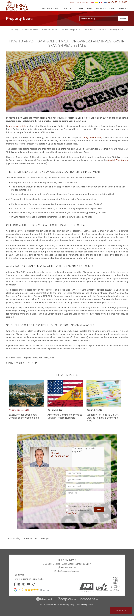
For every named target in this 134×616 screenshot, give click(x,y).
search (123, 19)
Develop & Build (49, 30)
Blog (79, 2)
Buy (65, 9)
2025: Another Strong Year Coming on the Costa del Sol (24, 416)
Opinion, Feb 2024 (55, 410)
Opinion (102, 30)
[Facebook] (29, 363)
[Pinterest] (32, 363)
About (72, 2)
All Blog (14, 30)
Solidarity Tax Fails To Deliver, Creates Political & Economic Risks (102, 417)
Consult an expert (30, 30)
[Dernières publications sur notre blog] (100, 2)
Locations (122, 9)
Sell (72, 9)
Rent (80, 9)
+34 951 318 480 (118, 2)
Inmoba (91, 605)
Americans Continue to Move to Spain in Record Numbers (65, 416)
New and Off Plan (104, 9)
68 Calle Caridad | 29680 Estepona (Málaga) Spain (68, 564)
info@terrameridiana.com (68, 571)
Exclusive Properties (70, 30)
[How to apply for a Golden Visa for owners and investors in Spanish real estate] (92, 2)
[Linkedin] (36, 363)
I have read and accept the (77, 511)
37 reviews (44, 590)
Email (56, 453)
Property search (51, 9)
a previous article (17, 126)
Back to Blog (14, 538)
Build (89, 9)
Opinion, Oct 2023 (94, 410)
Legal (78, 605)
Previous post (30, 538)
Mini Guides (89, 30)
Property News (116, 30)
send (99, 509)
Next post (45, 538)
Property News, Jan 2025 (19, 410)
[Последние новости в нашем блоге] (105, 2)
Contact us (121, 610)
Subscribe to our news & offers (80, 506)
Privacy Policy (71, 513)
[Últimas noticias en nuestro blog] (96, 2)
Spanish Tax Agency (117, 160)
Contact (86, 2)
